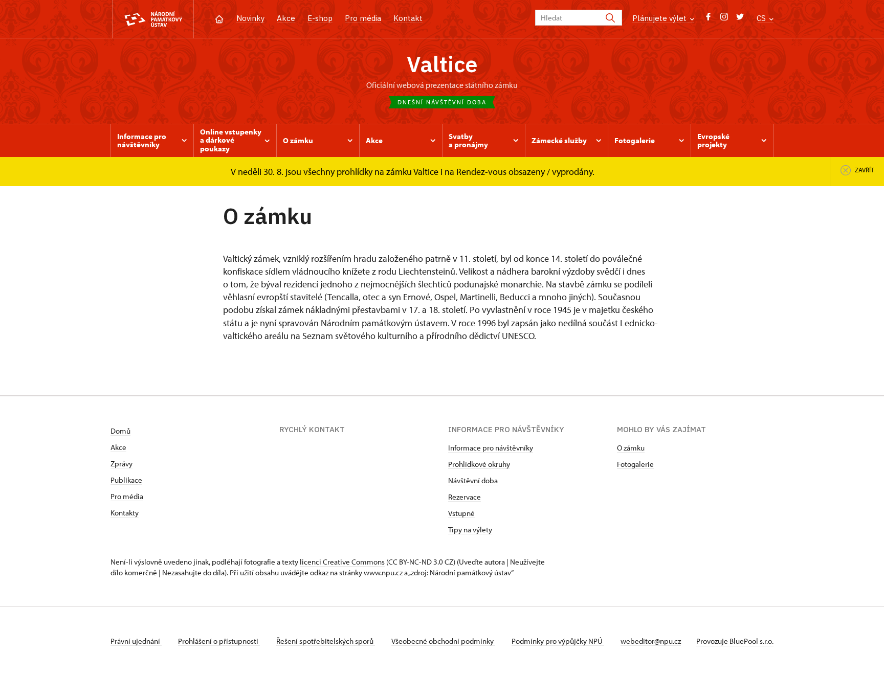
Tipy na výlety (470, 529)
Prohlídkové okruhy (479, 464)
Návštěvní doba (473, 480)
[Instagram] (724, 19)
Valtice (442, 64)
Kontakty (124, 513)
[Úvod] (219, 18)
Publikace (126, 480)
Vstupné (461, 513)
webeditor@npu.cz (651, 641)
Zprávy (121, 463)
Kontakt (408, 18)
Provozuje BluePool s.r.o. (735, 641)
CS (762, 18)
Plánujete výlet (660, 18)
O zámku (631, 448)
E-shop (320, 18)
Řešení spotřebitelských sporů (325, 641)
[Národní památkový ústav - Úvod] (153, 19)
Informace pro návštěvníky (490, 448)
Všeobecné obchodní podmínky (443, 641)
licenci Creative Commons (342, 562)
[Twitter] (740, 19)
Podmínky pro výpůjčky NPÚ (558, 641)
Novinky (250, 18)
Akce (286, 18)
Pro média (363, 18)
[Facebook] (708, 19)
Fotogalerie (635, 464)
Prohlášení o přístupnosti (219, 641)
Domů (120, 431)
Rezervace (464, 497)
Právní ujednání (136, 641)
